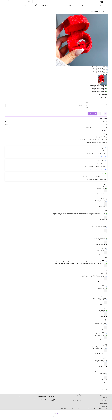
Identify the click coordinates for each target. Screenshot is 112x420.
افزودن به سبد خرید (92, 113)
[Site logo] (101, 1)
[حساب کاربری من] (13, 1)
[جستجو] (16, 1)
